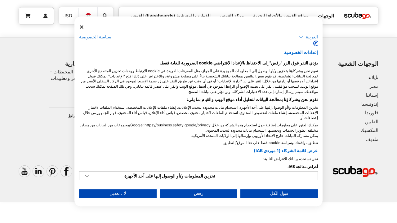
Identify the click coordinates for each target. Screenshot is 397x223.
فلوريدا (371, 113)
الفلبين (371, 122)
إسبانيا (372, 95)
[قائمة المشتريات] (28, 16)
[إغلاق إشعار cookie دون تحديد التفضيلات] (81, 27)
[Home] (357, 16)
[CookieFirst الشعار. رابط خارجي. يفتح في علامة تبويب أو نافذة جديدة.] (315, 43)
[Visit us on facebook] (66, 171)
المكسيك (369, 130)
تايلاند (373, 77)
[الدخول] (45, 16)
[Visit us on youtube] (24, 171)
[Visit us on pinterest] (52, 171)
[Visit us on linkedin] (38, 171)
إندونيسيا (369, 104)
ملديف (372, 139)
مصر (373, 86)
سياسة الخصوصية (95, 36)
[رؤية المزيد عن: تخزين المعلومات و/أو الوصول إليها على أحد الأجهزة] (86, 176)
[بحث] (106, 15)
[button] (308, 37)
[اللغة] (88, 15)
